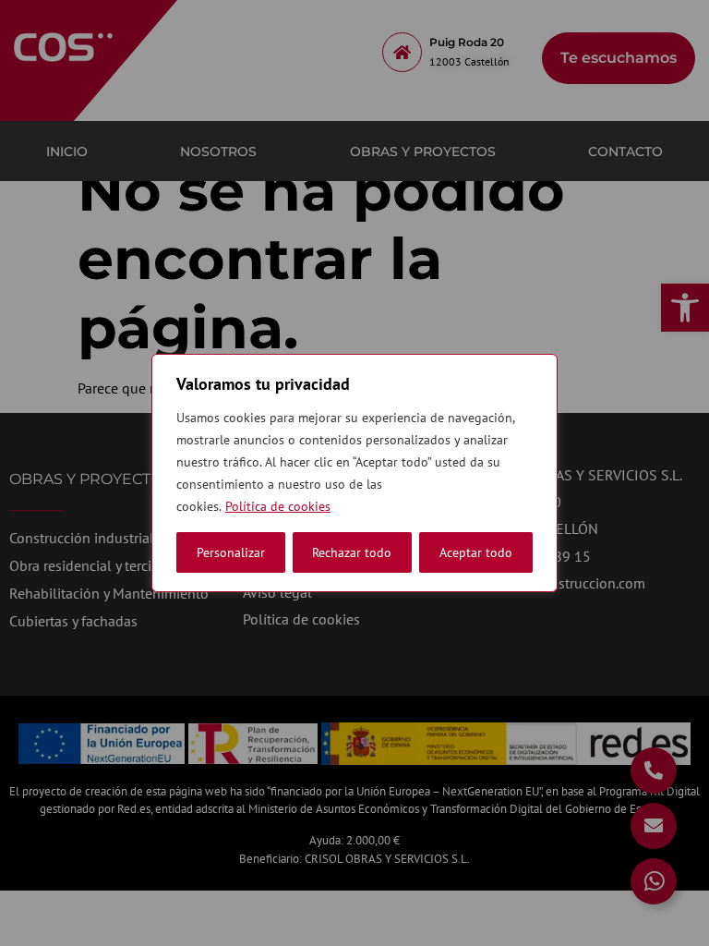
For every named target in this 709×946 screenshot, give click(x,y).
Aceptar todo (475, 552)
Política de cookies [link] (277, 506)
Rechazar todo (351, 552)
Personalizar (231, 552)
